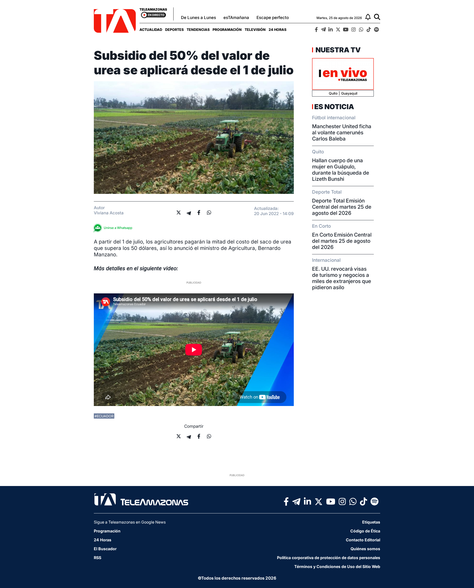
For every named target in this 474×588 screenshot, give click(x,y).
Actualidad (150, 29)
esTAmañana (236, 17)
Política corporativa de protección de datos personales (328, 557)
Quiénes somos (365, 548)
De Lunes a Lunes (198, 17)
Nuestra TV (337, 50)
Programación (227, 29)
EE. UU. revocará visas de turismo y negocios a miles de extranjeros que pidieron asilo (341, 278)
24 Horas (277, 29)
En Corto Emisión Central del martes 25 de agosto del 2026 (342, 241)
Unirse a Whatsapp (118, 228)
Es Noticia (334, 106)
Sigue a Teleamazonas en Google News (130, 522)
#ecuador (104, 416)
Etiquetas (371, 522)
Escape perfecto (273, 17)
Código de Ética (365, 530)
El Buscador (105, 548)
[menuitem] (150, 29)
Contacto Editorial (363, 539)
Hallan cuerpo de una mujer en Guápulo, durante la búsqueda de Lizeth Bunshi (340, 169)
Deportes (174, 29)
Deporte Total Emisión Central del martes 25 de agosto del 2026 (341, 207)
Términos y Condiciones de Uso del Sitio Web (337, 566)
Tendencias (198, 29)
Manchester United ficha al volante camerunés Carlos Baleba (341, 132)
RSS (97, 557)
